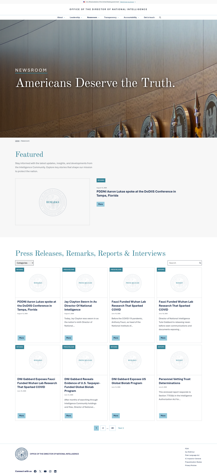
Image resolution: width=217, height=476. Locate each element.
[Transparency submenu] (118, 17)
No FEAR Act (190, 452)
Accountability (130, 17)
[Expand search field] (160, 17)
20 (112, 428)
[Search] (200, 263)
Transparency (110, 17)
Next (120, 428)
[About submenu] (64, 17)
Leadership (75, 17)
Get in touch (149, 17)
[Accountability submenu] (138, 17)
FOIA (187, 449)
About (60, 17)
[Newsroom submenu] (98, 17)
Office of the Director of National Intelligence (108, 9)
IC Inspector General (193, 459)
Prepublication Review (193, 462)
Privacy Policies (191, 465)
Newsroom (92, 17)
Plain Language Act (192, 455)
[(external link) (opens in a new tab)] (52, 201)
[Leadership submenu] (81, 17)
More (100, 205)
